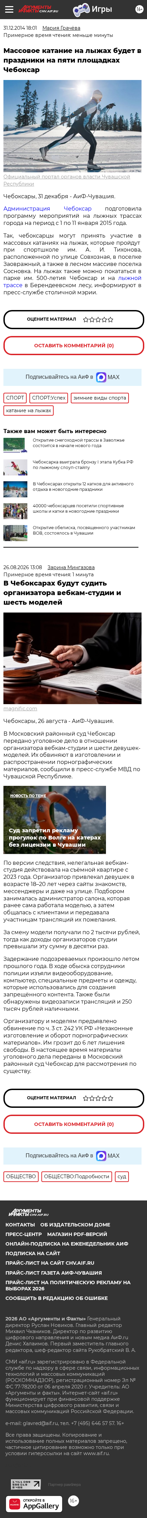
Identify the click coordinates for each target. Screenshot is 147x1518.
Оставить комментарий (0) (74, 345)
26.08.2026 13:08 (22, 567)
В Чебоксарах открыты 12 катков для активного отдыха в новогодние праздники (83, 486)
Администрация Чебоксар (47, 208)
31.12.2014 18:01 (20, 28)
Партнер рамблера (64, 1484)
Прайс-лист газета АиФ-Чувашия (53, 1273)
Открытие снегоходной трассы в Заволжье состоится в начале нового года (78, 443)
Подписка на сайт (32, 1253)
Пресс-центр (23, 1234)
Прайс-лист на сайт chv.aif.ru (49, 1263)
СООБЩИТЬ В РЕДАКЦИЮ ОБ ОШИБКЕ (56, 1298)
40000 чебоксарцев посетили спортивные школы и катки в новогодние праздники (78, 508)
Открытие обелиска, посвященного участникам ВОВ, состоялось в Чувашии (84, 530)
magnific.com (20, 709)
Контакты (20, 1225)
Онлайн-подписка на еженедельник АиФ (66, 1244)
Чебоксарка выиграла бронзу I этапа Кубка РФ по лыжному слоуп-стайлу (83, 464)
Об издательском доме (75, 1225)
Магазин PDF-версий (77, 1234)
